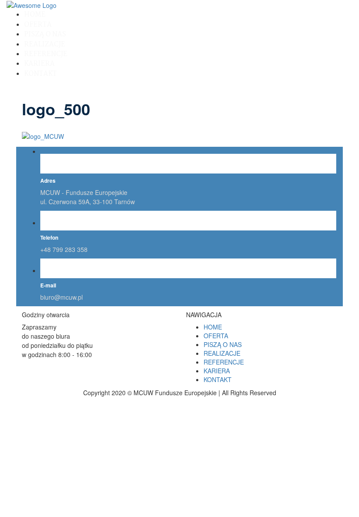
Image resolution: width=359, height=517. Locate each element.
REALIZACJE (44, 44)
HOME (35, 14)
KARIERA (39, 63)
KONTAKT (40, 73)
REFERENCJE (45, 54)
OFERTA (38, 24)
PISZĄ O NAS (45, 34)
